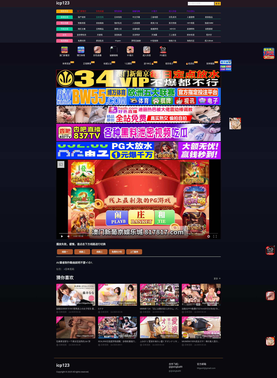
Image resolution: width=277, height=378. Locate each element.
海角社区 (190, 41)
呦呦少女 (172, 41)
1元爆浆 (128, 63)
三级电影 (154, 17)
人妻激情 (190, 17)
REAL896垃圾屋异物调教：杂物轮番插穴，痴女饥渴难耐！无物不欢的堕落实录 (133, 341)
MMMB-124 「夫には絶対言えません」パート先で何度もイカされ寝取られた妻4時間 (178, 309)
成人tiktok (209, 41)
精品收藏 (64, 23)
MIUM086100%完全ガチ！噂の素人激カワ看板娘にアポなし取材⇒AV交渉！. (216, 341)
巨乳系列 (172, 17)
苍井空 (209, 35)
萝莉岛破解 (136, 41)
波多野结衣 (81, 35)
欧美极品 (209, 17)
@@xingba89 (175, 371)
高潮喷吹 (190, 29)
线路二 (82, 252)
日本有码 (118, 17)
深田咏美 (118, 35)
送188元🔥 (149, 63)
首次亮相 (172, 23)
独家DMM (209, 23)
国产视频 (81, 17)
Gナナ (101, 309)
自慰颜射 (209, 29)
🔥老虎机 (190, 63)
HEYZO (173, 29)
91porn (118, 41)
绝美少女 (154, 23)
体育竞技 (66, 63)
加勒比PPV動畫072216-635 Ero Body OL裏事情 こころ (206, 309)
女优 (64, 35)
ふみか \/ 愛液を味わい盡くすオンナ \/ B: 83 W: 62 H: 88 (165, 341)
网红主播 (81, 29)
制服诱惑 (81, 23)
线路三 (100, 252)
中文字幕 (136, 17)
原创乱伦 (100, 41)
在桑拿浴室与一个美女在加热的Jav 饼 (73, 341)
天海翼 (154, 35)
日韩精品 (100, 29)
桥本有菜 (190, 35)
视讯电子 (169, 63)
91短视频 (154, 41)
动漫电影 (136, 29)
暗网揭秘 (64, 41)
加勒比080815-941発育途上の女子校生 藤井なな (78, 309)
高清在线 (64, 17)
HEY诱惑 (190, 23)
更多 (216, 278)
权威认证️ (108, 63)
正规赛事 (87, 63)
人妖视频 (136, 23)
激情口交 (118, 29)
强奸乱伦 (118, 23)
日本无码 (100, 17)
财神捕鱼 (210, 63)
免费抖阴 (81, 41)
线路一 (65, 252)
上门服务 (134, 252)
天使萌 (100, 35)
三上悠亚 (172, 35)
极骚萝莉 (154, 29)
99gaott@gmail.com (206, 368)
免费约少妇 (117, 252)
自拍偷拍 (100, 23)
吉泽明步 (136, 35)
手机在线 (64, 29)
